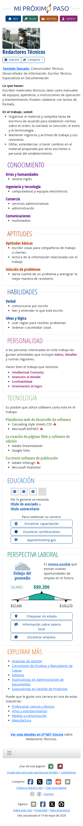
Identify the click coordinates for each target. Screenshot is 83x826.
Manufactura (21, 720)
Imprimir (13, 60)
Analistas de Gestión (27, 661)
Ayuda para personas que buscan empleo (32, 772)
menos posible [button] (59, 564)
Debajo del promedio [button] (22, 576)
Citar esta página (55, 788)
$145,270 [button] (66, 605)
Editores (18, 675)
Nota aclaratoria (60, 810)
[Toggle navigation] (9, 753)
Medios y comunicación (29, 716)
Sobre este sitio (22, 810)
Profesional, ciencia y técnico (33, 706)
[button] (55, 424)
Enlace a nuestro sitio (30, 788)
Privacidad (41, 810)
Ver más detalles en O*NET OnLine (37, 734)
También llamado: (16, 68)
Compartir (34, 60)
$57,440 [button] (16, 605)
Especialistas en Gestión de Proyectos (40, 689)
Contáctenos (68, 772)
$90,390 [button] (42, 587)
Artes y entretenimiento (29, 711)
